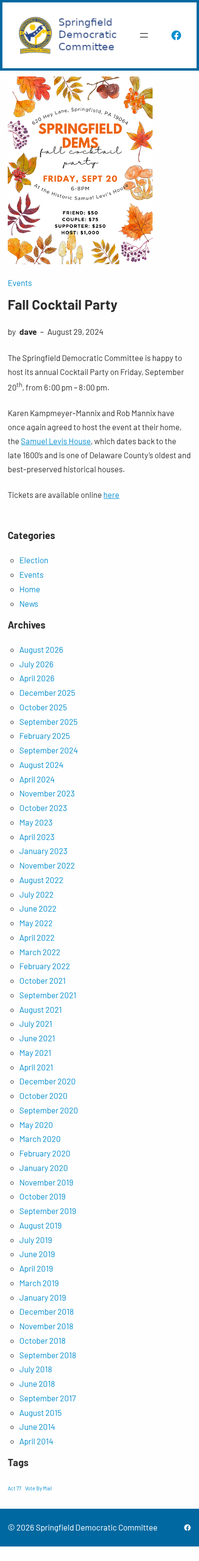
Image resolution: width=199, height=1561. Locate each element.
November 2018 (46, 1326)
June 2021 (37, 1038)
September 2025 (48, 721)
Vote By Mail (38, 1488)
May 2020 (36, 1124)
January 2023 (43, 851)
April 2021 (36, 1067)
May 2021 (35, 1052)
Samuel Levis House (56, 441)
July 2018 (35, 1369)
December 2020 (47, 1081)
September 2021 (47, 995)
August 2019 (40, 1225)
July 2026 (36, 664)
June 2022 (38, 908)
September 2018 (47, 1355)
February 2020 (45, 1153)
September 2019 (47, 1211)
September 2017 (47, 1398)
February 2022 (44, 966)
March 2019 (39, 1283)
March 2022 (39, 952)
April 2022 (37, 937)
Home (29, 589)
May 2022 (36, 923)
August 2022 (41, 880)
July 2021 (35, 1023)
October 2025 (43, 707)
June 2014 (37, 1426)
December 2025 (47, 692)
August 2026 (41, 649)
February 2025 (44, 735)
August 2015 (40, 1412)
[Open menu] (144, 35)
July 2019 (35, 1240)
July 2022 (36, 894)
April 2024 (37, 779)
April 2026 (37, 678)
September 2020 (48, 1110)
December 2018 (46, 1311)
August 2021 (40, 1009)
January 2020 (43, 1167)
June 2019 (37, 1254)
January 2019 (42, 1297)
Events (20, 282)
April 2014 (36, 1441)
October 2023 (43, 807)
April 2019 (36, 1268)
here (111, 494)
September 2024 (48, 750)
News (28, 603)
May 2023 (36, 822)
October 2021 (42, 980)
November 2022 (47, 865)
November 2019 (46, 1182)
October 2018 (42, 1340)
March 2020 (40, 1138)
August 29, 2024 (75, 331)
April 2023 (37, 836)
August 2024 (41, 764)
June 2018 (37, 1383)
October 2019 (42, 1196)
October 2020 (43, 1095)
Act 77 (14, 1488)
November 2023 (47, 793)
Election (33, 560)
